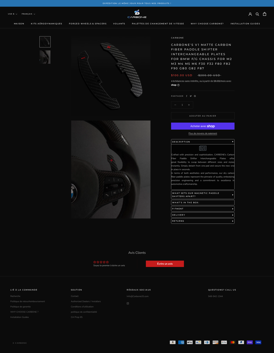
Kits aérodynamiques (46, 23)
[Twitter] (191, 96)
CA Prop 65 (76, 317)
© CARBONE (20, 343)
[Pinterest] (195, 96)
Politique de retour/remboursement (27, 301)
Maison (19, 23)
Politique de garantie (20, 306)
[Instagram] (128, 303)
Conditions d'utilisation (82, 306)
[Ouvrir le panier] (264, 14)
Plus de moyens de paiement (203, 133)
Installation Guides (245, 23)
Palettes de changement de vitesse (158, 23)
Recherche (15, 296)
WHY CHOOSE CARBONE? (207, 23)
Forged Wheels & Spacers (88, 23)
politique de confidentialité (84, 311)
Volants (119, 23)
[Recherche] (257, 14)
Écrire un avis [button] (165, 264)
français (27, 14)
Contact (74, 296)
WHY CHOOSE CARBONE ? (24, 311)
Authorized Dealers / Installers (86, 301)
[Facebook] (187, 96)
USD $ (11, 14)
